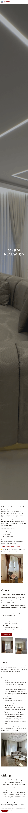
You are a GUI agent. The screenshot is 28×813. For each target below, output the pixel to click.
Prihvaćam (4, 810)
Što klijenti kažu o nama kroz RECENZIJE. (11, 546)
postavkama (22, 808)
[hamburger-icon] (25, 2)
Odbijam (11, 810)
